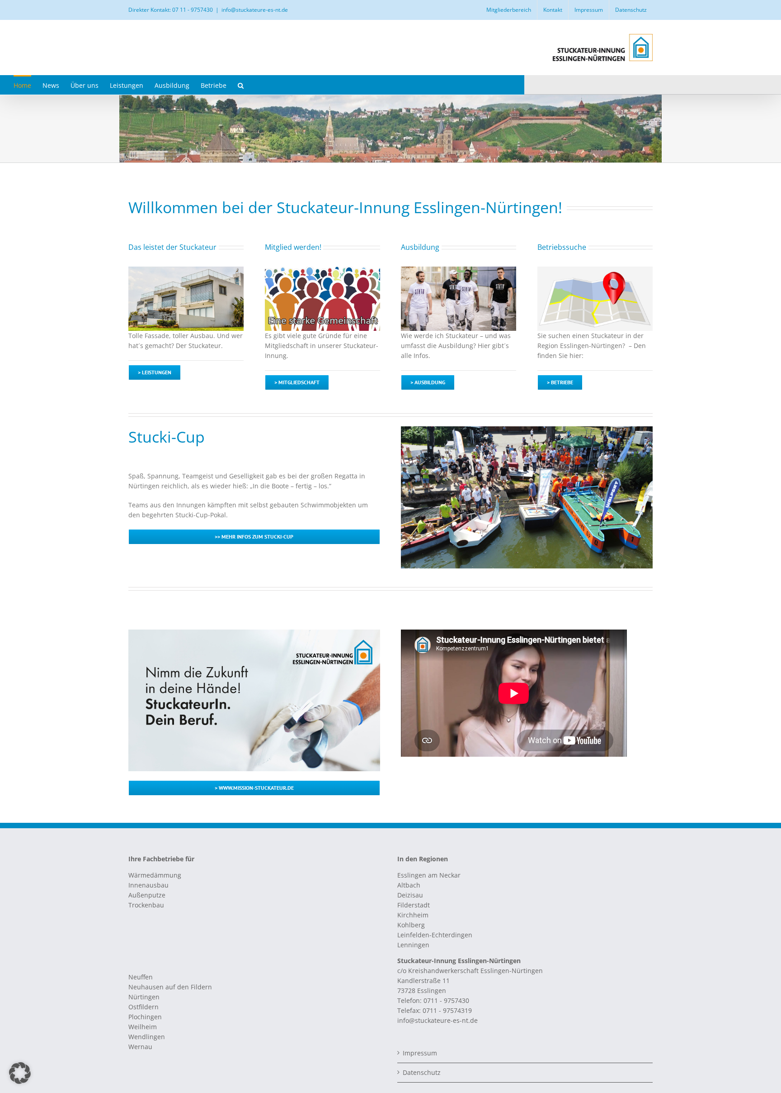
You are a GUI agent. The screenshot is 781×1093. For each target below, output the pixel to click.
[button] (241, 85)
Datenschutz (422, 1072)
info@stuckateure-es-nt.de (254, 10)
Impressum (420, 1053)
